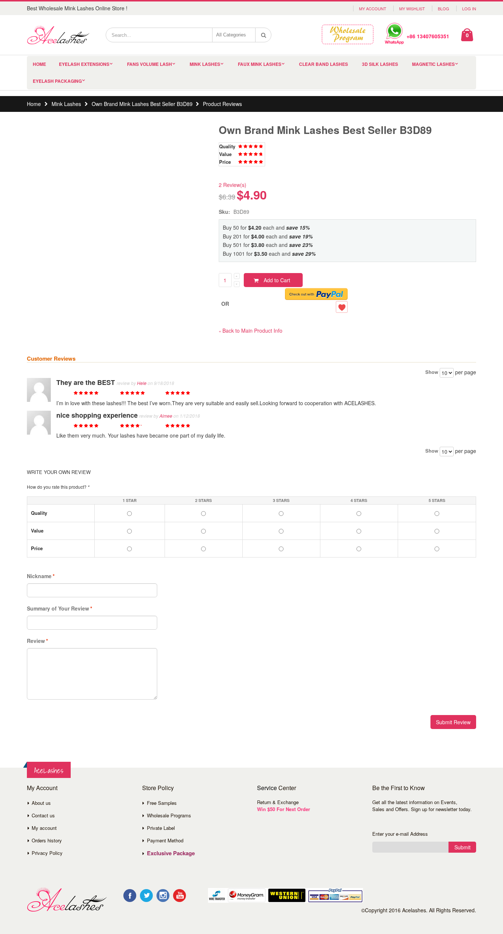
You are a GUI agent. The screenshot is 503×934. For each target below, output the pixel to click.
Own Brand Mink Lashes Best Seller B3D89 (142, 103)
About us (41, 802)
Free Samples (162, 802)
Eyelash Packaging (57, 81)
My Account (372, 8)
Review (36, 640)
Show (431, 372)
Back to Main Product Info (250, 330)
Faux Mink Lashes (259, 64)
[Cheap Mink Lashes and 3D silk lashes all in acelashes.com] (58, 35)
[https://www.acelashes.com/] (67, 899)
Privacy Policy (47, 852)
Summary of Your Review (58, 608)
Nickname (39, 576)
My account (44, 827)
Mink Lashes (205, 64)
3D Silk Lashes (380, 64)
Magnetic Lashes (433, 64)
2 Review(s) (232, 184)
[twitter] (146, 895)
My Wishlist (412, 8)
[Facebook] (129, 895)
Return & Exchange (278, 802)
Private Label (161, 827)
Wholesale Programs (169, 815)
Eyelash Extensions (84, 64)
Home (34, 103)
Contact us (43, 815)
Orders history (47, 840)
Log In (469, 8)
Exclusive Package (171, 853)
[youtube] (179, 895)
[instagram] (162, 895)
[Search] (263, 35)
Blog (443, 8)
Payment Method (165, 840)
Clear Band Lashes (323, 64)
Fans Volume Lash (149, 64)
